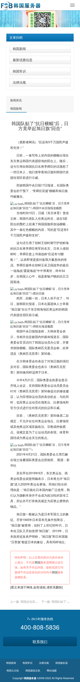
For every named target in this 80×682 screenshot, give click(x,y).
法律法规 (19, 82)
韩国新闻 (19, 48)
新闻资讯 (16, 100)
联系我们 (40, 641)
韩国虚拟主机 (32, 670)
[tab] (40, 38)
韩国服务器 (61, 662)
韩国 (26, 161)
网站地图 (52, 670)
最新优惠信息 (22, 59)
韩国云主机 (13, 670)
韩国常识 (19, 71)
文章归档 (16, 37)
